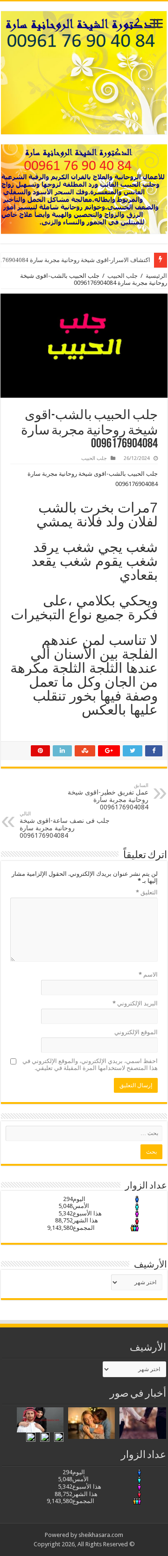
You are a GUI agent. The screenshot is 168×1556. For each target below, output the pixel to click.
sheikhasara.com (100, 1534)
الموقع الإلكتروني (136, 1032)
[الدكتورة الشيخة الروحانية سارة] (84, 71)
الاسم (148, 974)
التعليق (147, 892)
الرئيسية (156, 275)
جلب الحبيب (122, 275)
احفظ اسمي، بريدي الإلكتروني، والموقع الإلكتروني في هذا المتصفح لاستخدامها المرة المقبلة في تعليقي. (90, 1064)
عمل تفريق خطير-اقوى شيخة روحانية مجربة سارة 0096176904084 (108, 796)
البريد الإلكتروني (135, 1003)
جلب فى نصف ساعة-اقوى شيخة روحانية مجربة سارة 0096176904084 (65, 825)
